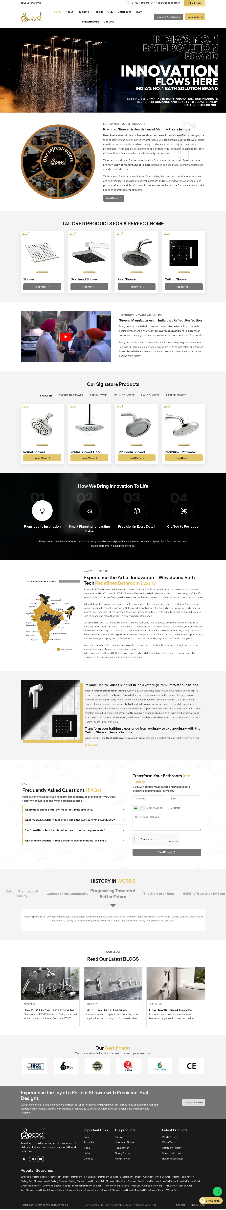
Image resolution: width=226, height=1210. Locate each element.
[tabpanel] (113, 432)
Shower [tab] (46, 395)
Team (138, 11)
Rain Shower (122, 1147)
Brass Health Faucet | (131, 1176)
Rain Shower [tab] (98, 395)
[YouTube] (40, 1159)
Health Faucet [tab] (176, 395)
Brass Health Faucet (173, 1153)
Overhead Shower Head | (56, 1185)
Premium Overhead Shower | (146, 1185)
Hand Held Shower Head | (130, 1181)
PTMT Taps (195, 2)
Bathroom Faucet (171, 1147)
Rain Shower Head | (31, 1190)
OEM (110, 11)
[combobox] (139, 808)
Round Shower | (67, 1190)
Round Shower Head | (88, 1190)
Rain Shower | (186, 1185)
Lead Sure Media (58, 1204)
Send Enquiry (165, 852)
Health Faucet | (170, 1181)
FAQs (87, 1153)
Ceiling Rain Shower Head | (35, 1181)
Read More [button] (112, 198)
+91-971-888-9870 (141, 2)
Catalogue (193, 16)
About (69, 11)
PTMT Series (169, 1137)
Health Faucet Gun (172, 1158)
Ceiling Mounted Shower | (157, 1176)
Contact (108, 21)
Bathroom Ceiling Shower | (35, 1176)
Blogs (99, 11)
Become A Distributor (169, 16)
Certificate (124, 11)
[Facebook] (24, 1159)
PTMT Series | (170, 1185)
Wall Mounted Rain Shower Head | (147, 1190)
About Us (89, 1142)
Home (58, 11)
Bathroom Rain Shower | (84, 1176)
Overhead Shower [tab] (71, 395)
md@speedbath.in (169, 2)
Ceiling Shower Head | (81, 1181)
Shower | (106, 1190)
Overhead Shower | (31, 1185)
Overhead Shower (125, 1142)
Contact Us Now (194, 1102)
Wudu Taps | (172, 1190)
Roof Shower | (50, 1190)
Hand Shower (122, 1158)
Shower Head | (120, 1190)
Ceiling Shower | (59, 1181)
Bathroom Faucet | (60, 1176)
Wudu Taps (168, 1142)
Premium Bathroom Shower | (86, 1185)
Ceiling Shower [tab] (124, 395)
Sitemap (181, 1204)
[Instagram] (32, 1159)
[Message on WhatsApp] (217, 1191)
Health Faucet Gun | (189, 1181)
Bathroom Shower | (108, 1176)
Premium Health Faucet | (116, 1185)
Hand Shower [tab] (150, 395)
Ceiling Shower (123, 1153)
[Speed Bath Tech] (31, 16)
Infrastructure (90, 21)
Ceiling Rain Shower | (183, 1176)
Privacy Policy (197, 1204)
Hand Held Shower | (104, 1181)
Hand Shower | (153, 1181)
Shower (119, 1137)
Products (83, 11)
